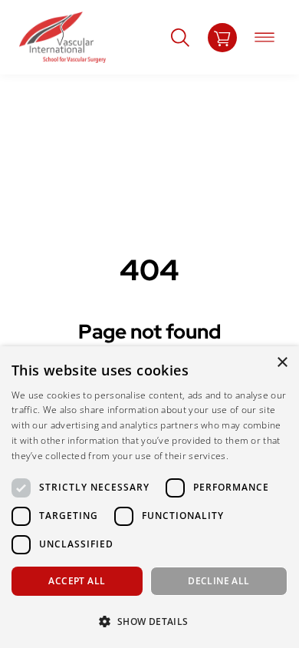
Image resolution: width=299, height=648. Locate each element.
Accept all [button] (76, 580)
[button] (150, 621)
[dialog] (149, 497)
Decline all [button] (218, 580)
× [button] (282, 363)
